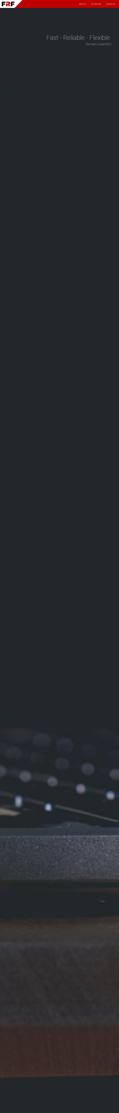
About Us (82, 4)
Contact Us (110, 4)
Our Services (96, 4)
